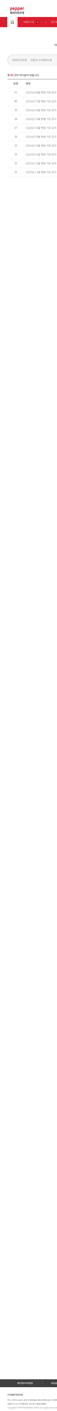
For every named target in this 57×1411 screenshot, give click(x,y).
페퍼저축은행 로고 (17, 11)
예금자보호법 (19, 60)
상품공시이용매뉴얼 (41, 60)
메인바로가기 (12, 22)
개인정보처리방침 (25, 1383)
